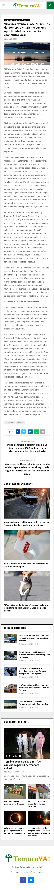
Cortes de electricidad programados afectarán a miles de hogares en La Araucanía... (39, 832)
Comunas (17, 20)
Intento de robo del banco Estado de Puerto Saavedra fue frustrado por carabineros (26, 523)
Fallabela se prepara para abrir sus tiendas (14, 802)
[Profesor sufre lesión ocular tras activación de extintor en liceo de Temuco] (10, 688)
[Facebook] (23, 880)
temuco (20, 422)
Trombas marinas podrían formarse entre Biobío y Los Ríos (33, 703)
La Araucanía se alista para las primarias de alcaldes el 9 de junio (26, 565)
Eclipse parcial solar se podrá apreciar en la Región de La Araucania (14, 831)
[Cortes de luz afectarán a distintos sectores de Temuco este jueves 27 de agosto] (10, 671)
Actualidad (8, 20)
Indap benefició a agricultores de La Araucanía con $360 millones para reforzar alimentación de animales (27, 448)
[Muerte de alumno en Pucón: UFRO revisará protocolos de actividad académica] (10, 638)
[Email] (31, 880)
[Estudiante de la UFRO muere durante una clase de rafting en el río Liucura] (10, 655)
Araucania (10, 422)
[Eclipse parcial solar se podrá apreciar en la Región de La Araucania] (15, 818)
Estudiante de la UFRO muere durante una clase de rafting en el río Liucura (34, 655)
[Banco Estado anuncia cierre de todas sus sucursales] (39, 791)
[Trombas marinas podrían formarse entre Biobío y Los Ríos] (10, 704)
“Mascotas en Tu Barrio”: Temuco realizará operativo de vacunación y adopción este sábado (26, 608)
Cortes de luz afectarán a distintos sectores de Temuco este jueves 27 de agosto (32, 671)
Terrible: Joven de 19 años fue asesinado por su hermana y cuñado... (22, 765)
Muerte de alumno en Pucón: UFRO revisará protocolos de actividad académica (34, 638)
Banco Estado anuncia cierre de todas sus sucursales (37, 804)
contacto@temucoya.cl (33, 872)
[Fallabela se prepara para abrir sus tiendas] (15, 791)
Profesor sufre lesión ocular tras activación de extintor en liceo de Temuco (34, 688)
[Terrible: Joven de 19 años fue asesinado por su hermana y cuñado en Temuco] (27, 743)
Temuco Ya (25, 20)
